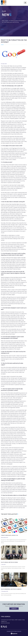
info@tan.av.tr (4, 621)
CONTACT (14, 608)
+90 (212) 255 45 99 (5, 623)
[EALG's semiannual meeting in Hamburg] (14, 579)
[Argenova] (14, 634)
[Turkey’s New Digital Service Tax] (14, 526)
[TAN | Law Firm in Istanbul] (4, 2)
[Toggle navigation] (25, 3)
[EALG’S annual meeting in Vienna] (14, 553)
